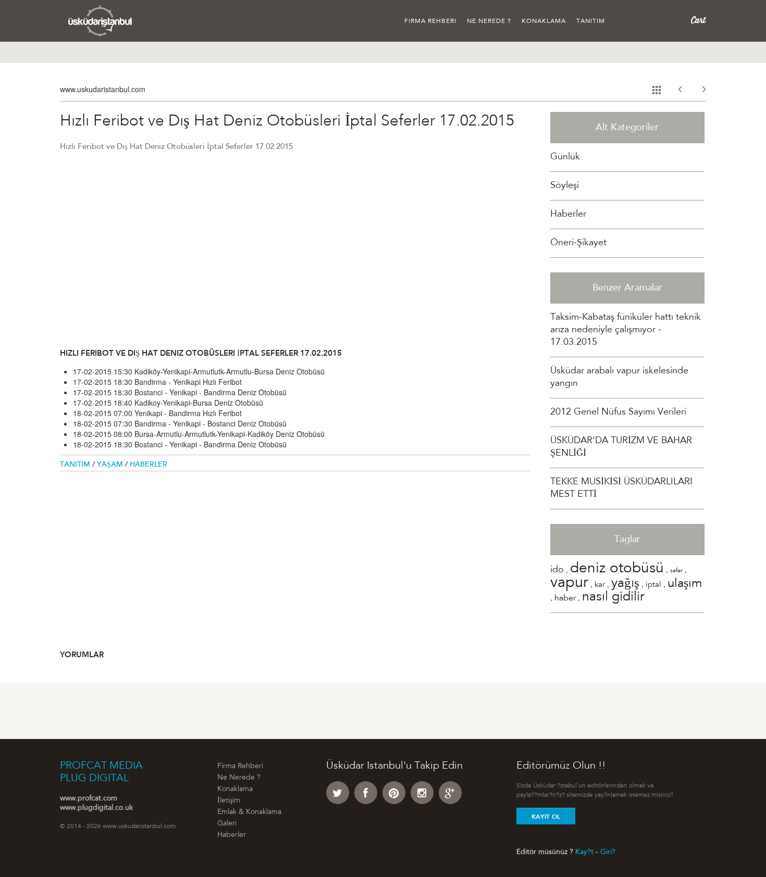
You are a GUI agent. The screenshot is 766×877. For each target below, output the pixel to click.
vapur (569, 583)
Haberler (148, 465)
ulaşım (685, 584)
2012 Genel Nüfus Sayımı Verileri (618, 412)
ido (557, 570)
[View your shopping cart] (698, 20)
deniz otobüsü (617, 569)
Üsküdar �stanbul (100, 20)
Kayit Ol (546, 816)
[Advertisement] (295, 249)
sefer (676, 571)
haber (565, 598)
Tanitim (76, 465)
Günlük (565, 157)
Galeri (227, 824)
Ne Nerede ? (489, 21)
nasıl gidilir (613, 597)
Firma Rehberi (430, 21)
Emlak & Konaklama (249, 812)
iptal (653, 585)
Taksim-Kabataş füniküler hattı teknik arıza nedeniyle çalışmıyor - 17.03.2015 (625, 330)
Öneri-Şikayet (578, 243)
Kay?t (584, 852)
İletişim (228, 801)
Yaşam (111, 465)
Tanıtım (590, 21)
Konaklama (544, 21)
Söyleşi (564, 186)
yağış (625, 584)
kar (600, 585)
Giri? (607, 852)
